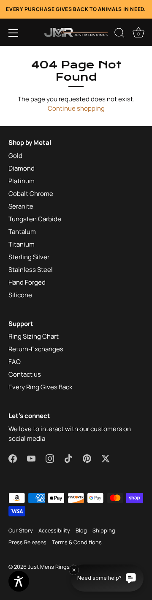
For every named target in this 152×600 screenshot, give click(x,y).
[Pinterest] (87, 457)
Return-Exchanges (35, 349)
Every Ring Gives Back (40, 387)
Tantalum (22, 231)
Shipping (103, 530)
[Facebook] (12, 457)
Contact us (24, 374)
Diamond (21, 168)
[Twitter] (105, 457)
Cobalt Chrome (30, 193)
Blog (81, 530)
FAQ (14, 361)
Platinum (21, 180)
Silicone (20, 294)
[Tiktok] (68, 457)
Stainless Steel (30, 269)
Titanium (21, 244)
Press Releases (27, 542)
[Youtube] (31, 457)
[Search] (119, 34)
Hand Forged (27, 282)
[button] (13, 33)
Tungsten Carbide (34, 218)
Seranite (20, 206)
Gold (15, 155)
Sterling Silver (28, 256)
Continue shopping (76, 108)
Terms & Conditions (77, 542)
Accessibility (54, 530)
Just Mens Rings (49, 566)
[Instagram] (50, 457)
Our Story (20, 530)
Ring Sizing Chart (33, 336)
